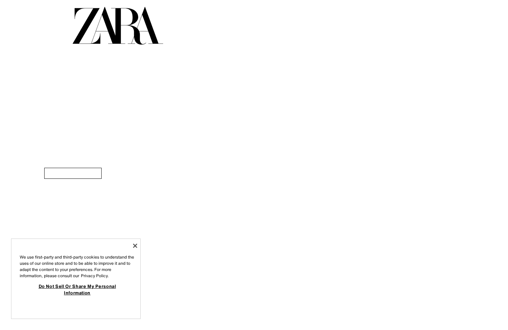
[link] (73, 173)
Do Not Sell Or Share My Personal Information (77, 289)
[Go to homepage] (118, 26)
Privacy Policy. (95, 276)
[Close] (135, 246)
